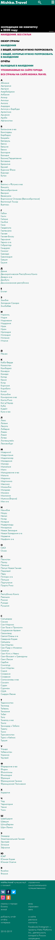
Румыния (5, 605)
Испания (5, 338)
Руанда (4, 603)
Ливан (4, 432)
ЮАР (3, 856)
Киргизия (5, 385)
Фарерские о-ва (9, 766)
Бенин (4, 149)
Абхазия (5, 83)
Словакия (5, 674)
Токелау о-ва (7, 720)
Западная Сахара (10, 303)
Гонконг (4, 251)
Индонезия (6, 320)
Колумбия (6, 394)
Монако (5, 493)
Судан (4, 685)
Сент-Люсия (7, 659)
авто (30, 909)
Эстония (5, 844)
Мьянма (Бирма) (9, 498)
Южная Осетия (8, 862)
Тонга (3, 723)
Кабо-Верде (7, 362)
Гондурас (5, 248)
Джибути (5, 280)
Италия (4, 340)
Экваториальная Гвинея (13, 839)
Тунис (3, 731)
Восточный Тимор (9, 201)
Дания (4, 271)
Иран (3, 329)
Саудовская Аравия (11, 630)
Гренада (5, 254)
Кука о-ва (5, 411)
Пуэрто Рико (7, 585)
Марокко (5, 478)
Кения (4, 380)
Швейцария (6, 818)
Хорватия (5, 792)
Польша (5, 579)
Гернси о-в (6, 242)
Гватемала (6, 230)
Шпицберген (7, 824)
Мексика (5, 484)
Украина (5, 755)
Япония (4, 873)
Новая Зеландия (9, 530)
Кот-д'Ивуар (7, 403)
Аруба (4, 117)
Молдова (5, 490)
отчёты (4, 919)
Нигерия (5, 521)
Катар (4, 377)
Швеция (5, 821)
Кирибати (5, 388)
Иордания (6, 323)
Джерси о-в (6, 277)
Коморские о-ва (9, 397)
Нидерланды (7, 524)
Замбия (4, 300)
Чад (3, 801)
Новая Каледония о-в (11, 533)
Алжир (4, 97)
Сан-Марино (7, 624)
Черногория (7, 804)
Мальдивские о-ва (10, 472)
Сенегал (5, 650)
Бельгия (4, 146)
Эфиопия (5, 847)
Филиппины (6, 772)
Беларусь (5, 141)
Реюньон (5, 597)
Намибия (5, 510)
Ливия (4, 435)
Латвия (4, 423)
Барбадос (6, 135)
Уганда (4, 749)
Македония (6, 461)
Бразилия (5, 164)
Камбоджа (6, 368)
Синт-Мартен (7, 668)
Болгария (5, 152)
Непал (4, 516)
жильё (4, 909)
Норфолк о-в (7, 539)
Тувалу (4, 729)
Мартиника (6, 481)
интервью (5, 922)
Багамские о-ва (8, 129)
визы (30, 903)
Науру (4, 513)
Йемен (4, 353)
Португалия (6, 582)
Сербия (4, 662)
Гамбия (4, 222)
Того (3, 717)
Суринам (5, 688)
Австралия (6, 86)
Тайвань (5, 708)
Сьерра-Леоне (8, 694)
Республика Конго (10, 594)
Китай (4, 391)
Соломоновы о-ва (10, 679)
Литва (4, 437)
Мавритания (7, 455)
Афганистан (7, 120)
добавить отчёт (8, 916)
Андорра (5, 106)
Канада (4, 374)
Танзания (5, 711)
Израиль (5, 314)
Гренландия (6, 256)
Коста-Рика (6, 400)
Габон (4, 213)
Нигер (4, 519)
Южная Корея (8, 859)
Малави (5, 464)
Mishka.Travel (14, 2)
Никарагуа (6, 527)
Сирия (4, 671)
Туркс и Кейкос (8, 737)
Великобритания (9, 190)
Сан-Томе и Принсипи (12, 627)
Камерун (5, 371)
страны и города (9, 903)
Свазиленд (6, 633)
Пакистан (5, 559)
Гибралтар (6, 245)
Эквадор (5, 836)
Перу (3, 574)
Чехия (4, 807)
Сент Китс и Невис (10, 653)
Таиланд (5, 705)
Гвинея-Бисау (7, 236)
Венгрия (5, 193)
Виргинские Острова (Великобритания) (20, 199)
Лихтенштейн (7, 440)
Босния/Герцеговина (11, 158)
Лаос (3, 420)
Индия (4, 317)
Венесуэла (6, 196)
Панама (5, 565)
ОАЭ (3, 548)
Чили (3, 810)
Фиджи (4, 769)
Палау (4, 562)
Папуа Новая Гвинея (11, 568)
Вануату (5, 187)
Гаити (3, 216)
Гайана (4, 219)
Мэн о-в (5, 501)
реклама (32, 919)
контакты (32, 922)
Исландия (6, 335)
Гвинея (4, 233)
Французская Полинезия (13, 784)
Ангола (4, 103)
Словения (5, 676)
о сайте (32, 916)
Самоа (4, 621)
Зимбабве (6, 306)
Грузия (4, 262)
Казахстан (6, 365)
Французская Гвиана (11, 781)
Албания (5, 94)
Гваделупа (6, 227)
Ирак (3, 326)
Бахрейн (5, 138)
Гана (3, 225)
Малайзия (6, 466)
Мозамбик (6, 487)
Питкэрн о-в (7, 576)
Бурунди (5, 172)
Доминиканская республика (15, 283)
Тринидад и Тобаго (10, 726)
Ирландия (6, 332)
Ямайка (4, 870)
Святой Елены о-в (9, 636)
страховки (33, 906)
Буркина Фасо (8, 170)
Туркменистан (7, 734)
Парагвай (6, 571)
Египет (4, 291)
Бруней (4, 167)
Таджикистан (7, 702)
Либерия (5, 429)
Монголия (6, 495)
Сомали (5, 682)
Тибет (3, 714)
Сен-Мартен (7, 645)
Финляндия (6, 775)
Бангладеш (6, 132)
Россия (4, 600)
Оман (4, 550)
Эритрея (5, 842)
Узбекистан (6, 752)
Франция (5, 778)
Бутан (3, 175)
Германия (5, 239)
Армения (5, 115)
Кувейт (4, 409)
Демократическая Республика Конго (19, 274)
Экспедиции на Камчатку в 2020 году (19, 28)
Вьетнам (5, 204)
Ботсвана (5, 161)
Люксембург (7, 443)
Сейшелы (5, 642)
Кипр (3, 382)
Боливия (5, 155)
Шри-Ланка (7, 827)
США (3, 691)
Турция (4, 740)
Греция (4, 259)
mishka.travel (7, 882)
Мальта (5, 475)
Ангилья (5, 100)
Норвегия (5, 536)
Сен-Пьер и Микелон (11, 647)
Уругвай (5, 758)
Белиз (4, 143)
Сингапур (5, 665)
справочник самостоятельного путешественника (37, 885)
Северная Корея (9, 639)
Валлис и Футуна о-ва (12, 184)
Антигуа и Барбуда (10, 109)
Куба (3, 406)
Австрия (5, 88)
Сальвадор (6, 618)
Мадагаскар (7, 458)
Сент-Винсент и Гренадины (14, 656)
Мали (3, 469)
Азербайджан (8, 91)
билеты (4, 906)
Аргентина (6, 112)
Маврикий (6, 452)
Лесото (4, 426)
